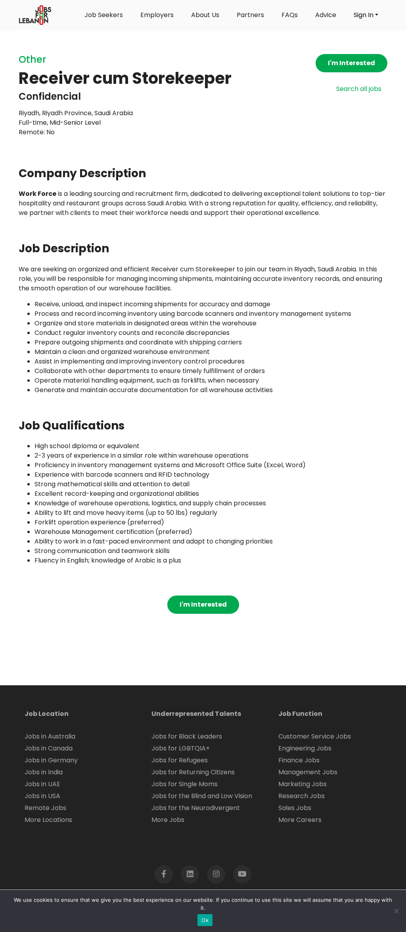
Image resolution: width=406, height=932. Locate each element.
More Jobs (167, 819)
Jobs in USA (42, 796)
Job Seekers (103, 14)
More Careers (300, 819)
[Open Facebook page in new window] (164, 874)
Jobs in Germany (51, 760)
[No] (396, 911)
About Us (205, 14)
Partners (250, 14)
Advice (325, 14)
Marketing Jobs (302, 784)
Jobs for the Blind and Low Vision (201, 796)
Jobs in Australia (50, 736)
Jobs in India (44, 772)
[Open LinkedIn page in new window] (190, 874)
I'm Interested (351, 63)
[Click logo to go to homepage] (35, 15)
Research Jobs (301, 796)
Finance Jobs (299, 760)
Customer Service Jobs (314, 736)
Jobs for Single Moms (184, 784)
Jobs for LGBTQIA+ (180, 748)
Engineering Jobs (304, 748)
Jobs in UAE (42, 784)
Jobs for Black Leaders (186, 736)
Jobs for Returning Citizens (193, 772)
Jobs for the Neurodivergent (195, 807)
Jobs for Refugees (179, 760)
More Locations (48, 819)
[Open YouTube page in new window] (242, 874)
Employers (157, 14)
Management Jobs (307, 772)
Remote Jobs (45, 807)
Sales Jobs (294, 807)
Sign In (363, 14)
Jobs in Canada (49, 748)
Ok (205, 920)
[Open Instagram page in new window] (216, 874)
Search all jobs (358, 88)
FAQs (290, 14)
